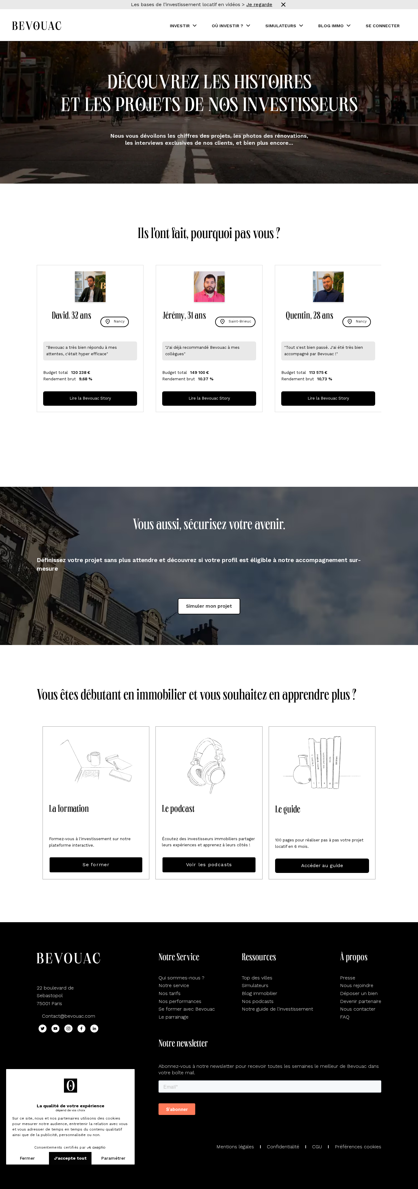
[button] (183, 25)
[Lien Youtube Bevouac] (55, 1028)
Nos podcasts (258, 1001)
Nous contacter (357, 1009)
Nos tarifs (170, 993)
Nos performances (180, 1001)
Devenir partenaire (360, 1001)
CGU (317, 1147)
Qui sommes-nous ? (181, 978)
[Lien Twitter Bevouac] (43, 1028)
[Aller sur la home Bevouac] (36, 25)
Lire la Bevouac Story (90, 398)
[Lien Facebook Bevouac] (81, 1028)
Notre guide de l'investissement (277, 1009)
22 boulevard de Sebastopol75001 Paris (55, 995)
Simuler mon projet (209, 606)
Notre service (174, 985)
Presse (347, 978)
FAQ (344, 1017)
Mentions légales (235, 1147)
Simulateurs (255, 985)
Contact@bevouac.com (68, 1016)
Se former (96, 864)
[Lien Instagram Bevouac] (68, 1028)
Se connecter (383, 25)
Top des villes (257, 978)
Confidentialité (283, 1147)
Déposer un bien (359, 993)
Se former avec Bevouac (187, 1009)
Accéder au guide (322, 865)
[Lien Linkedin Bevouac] (94, 1028)
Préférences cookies (358, 1147)
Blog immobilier (259, 993)
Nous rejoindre (356, 985)
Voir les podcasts (209, 864)
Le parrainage (173, 1017)
